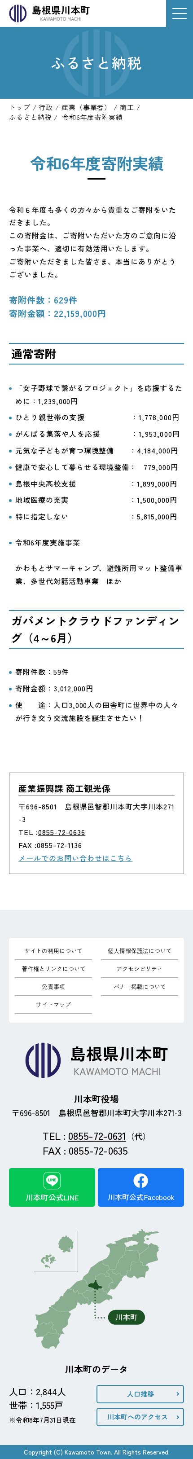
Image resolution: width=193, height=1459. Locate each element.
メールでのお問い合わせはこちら (75, 858)
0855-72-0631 (97, 1135)
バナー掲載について (140, 986)
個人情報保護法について (140, 950)
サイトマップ (53, 1004)
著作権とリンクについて (54, 968)
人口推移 (140, 1393)
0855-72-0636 (62, 831)
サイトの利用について (53, 950)
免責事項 (53, 986)
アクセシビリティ (139, 968)
